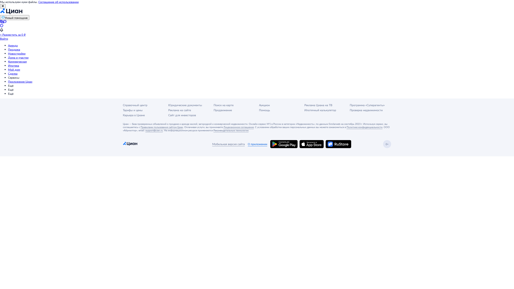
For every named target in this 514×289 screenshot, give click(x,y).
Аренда (13, 45)
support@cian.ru (154, 130)
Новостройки (16, 53)
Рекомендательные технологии (231, 130)
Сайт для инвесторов (182, 115)
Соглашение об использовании (58, 2)
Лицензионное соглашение (238, 127)
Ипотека (13, 65)
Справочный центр (135, 105)
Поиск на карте (224, 105)
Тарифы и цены (133, 110)
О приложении (257, 144)
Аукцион (264, 105)
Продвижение (223, 110)
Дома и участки (18, 57)
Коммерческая (17, 61)
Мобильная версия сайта (228, 144)
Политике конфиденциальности (364, 127)
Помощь (264, 110)
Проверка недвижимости (366, 110)
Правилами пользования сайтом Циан (162, 127)
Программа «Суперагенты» (367, 105)
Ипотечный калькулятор (320, 110)
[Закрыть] (3, 6)
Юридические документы (185, 105)
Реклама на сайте (179, 110)
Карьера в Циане (134, 115)
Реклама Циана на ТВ (318, 105)
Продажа (14, 49)
